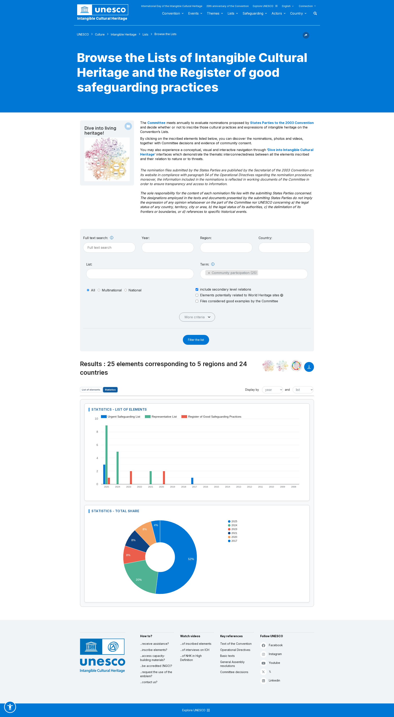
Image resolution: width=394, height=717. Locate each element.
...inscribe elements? (153, 650)
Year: (146, 238)
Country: (265, 238)
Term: (205, 264)
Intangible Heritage (123, 34)
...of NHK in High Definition (191, 658)
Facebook (276, 645)
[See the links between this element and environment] (282, 366)
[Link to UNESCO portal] (105, 9)
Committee (156, 123)
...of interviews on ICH (194, 650)
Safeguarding (253, 13)
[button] (306, 37)
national (134, 290)
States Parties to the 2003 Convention (282, 123)
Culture (100, 34)
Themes (213, 13)
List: (89, 264)
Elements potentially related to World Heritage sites (240, 295)
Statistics (110, 389)
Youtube (274, 662)
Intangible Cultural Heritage (102, 18)
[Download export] (309, 369)
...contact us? (148, 682)
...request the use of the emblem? (156, 674)
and (287, 389)
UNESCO (83, 34)
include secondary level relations (225, 289)
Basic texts (227, 655)
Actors (276, 13)
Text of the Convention (236, 643)
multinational (112, 290)
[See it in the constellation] (268, 366)
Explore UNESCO (263, 6)
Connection (306, 6)
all (93, 290)
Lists (231, 13)
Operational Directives (235, 650)
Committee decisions (234, 672)
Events (193, 13)
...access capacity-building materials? (152, 658)
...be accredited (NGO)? (156, 666)
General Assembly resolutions (232, 664)
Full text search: (96, 238)
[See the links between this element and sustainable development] (296, 366)
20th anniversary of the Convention (227, 6)
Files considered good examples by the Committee (239, 301)
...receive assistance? (154, 643)
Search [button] (314, 13)
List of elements (91, 389)
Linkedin (274, 680)
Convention (171, 13)
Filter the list (196, 339)
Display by (252, 389)
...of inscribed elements (195, 643)
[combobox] (168, 248)
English (286, 6)
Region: (206, 238)
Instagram (275, 654)
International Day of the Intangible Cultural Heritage (171, 6)
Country (296, 13)
